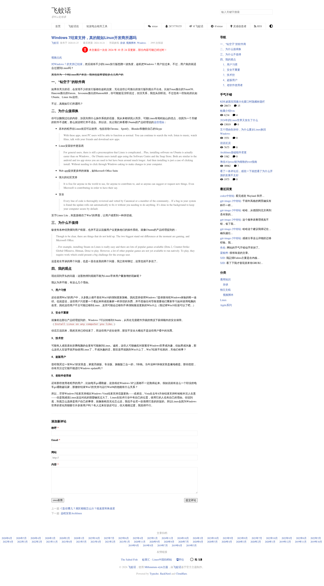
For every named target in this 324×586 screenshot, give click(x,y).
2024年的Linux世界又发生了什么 (239, 120)
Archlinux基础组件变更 (233, 152)
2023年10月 (213, 538)
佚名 (222, 247)
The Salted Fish (129, 559)
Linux (223, 300)
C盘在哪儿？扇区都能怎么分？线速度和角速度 (88, 508)
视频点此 (56, 57)
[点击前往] (196, 559)
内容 (54, 464)
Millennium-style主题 (156, 567)
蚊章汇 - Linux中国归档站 (157, 559)
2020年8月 (169, 541)
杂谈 (122, 42)
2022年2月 (37, 541)
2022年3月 (22, 541)
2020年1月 (270, 541)
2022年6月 (301, 538)
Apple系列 (226, 305)
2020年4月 (227, 541)
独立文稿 (225, 289)
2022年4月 (8, 541)
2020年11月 (140, 541)
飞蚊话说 (73, 26)
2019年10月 (316, 541)
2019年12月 (285, 541)
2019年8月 (148, 545)
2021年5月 (81, 541)
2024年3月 (198, 538)
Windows (141, 42)
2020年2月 (255, 541)
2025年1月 (152, 538)
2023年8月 (242, 538)
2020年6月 (198, 541)
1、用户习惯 (230, 64)
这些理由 (159, 122)
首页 (58, 26)
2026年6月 (7, 538)
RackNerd (165, 573)
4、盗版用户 (230, 80)
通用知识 (225, 279)
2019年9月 (133, 545)
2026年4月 (36, 538)
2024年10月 (183, 538)
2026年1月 (79, 538)
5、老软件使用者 (233, 85)
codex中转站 (227, 196)
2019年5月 (191, 545)
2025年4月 (138, 538)
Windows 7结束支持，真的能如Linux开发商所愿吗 (93, 37)
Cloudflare (181, 573)
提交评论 (191, 500)
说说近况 (225, 143)
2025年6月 (123, 538)
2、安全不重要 (231, 69)
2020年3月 (241, 541)
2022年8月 (287, 538)
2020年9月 (154, 541)
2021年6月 (67, 541)
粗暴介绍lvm (227, 110)
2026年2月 (64, 538)
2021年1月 (124, 541)
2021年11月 (52, 541)
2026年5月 (21, 538)
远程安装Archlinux (71, 513)
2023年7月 (257, 538)
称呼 (54, 427)
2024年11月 (167, 538)
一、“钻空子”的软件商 (233, 44)
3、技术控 (229, 74)
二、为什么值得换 (230, 49)
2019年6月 (177, 545)
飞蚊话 (61, 10)
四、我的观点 (228, 59)
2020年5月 (212, 541)
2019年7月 (162, 545)
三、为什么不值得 (230, 54)
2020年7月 (183, 541)
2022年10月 (272, 538)
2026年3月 (50, 538)
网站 (54, 452)
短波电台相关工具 (96, 26)
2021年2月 (110, 541)
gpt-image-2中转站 (230, 201)
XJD (222, 258)
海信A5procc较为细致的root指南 (238, 161)
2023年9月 (228, 538)
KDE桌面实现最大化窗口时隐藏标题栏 (242, 101)
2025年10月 (94, 538)
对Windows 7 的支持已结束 (66, 64)
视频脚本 (131, 42)
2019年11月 (301, 541)
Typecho (154, 573)
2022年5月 (315, 538)
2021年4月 (96, 541)
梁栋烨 (224, 252)
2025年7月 (109, 538)
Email (54, 440)
